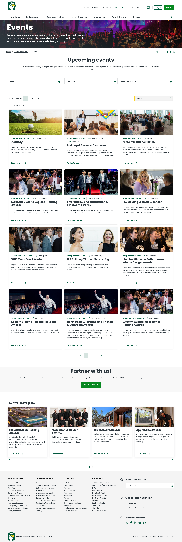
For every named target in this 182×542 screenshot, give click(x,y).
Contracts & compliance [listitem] (18, 490)
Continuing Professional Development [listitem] (45, 504)
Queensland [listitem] (97, 500)
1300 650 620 (137, 7)
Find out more (17, 163)
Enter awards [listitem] (69, 490)
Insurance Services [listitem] (15, 503)
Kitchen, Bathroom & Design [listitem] (75, 508)
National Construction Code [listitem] (19, 508)
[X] (128, 522)
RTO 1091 (170, 536)
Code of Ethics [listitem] (70, 500)
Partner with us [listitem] (70, 510)
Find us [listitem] (67, 488)
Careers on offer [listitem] (43, 498)
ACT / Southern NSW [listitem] (100, 483)
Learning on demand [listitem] (44, 493)
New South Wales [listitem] (99, 493)
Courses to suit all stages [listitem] (46, 500)
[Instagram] (145, 522)
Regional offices (141, 508)
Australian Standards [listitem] (16, 483)
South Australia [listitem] (98, 503)
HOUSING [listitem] (68, 495)
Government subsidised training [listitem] (45, 509)
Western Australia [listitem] (99, 510)
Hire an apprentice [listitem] (15, 500)
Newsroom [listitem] (68, 493)
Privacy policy (159, 536)
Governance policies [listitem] (72, 503)
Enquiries (129, 508)
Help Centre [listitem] (69, 483)
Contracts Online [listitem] (15, 493)
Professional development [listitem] (47, 495)
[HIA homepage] (12, 10)
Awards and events (21, 52)
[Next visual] (172, 460)
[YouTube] (140, 522)
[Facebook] (132, 522)
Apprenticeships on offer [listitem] (46, 485)
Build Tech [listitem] (12, 488)
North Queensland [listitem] (99, 495)
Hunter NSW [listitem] (97, 490)
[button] (15, 17)
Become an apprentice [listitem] (45, 483)
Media (152, 508)
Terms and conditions (142, 536)
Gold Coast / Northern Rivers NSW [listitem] (104, 486)
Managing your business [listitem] (17, 505)
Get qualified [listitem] (41, 490)
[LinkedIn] (136, 522)
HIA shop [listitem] (11, 498)
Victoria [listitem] (95, 508)
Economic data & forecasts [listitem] (19, 495)
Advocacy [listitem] (68, 498)
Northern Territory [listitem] (100, 498)
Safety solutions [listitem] (14, 510)
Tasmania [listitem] (96, 505)
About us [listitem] (67, 505)
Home (8, 52)
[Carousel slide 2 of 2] (92, 467)
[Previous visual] (9, 460)
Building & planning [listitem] (15, 485)
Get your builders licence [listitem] (46, 488)
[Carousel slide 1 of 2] (89, 467)
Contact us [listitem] (68, 485)
